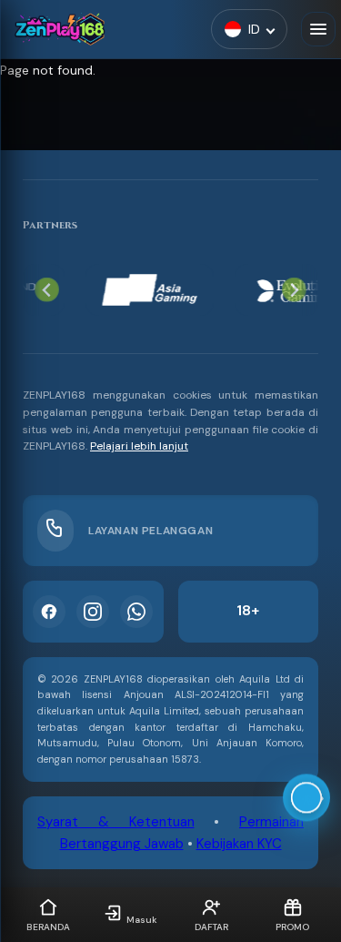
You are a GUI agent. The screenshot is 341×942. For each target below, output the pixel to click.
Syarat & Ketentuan (116, 822)
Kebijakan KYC (239, 844)
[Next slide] (294, 290)
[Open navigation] (318, 29)
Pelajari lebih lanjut (139, 446)
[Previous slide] (47, 290)
